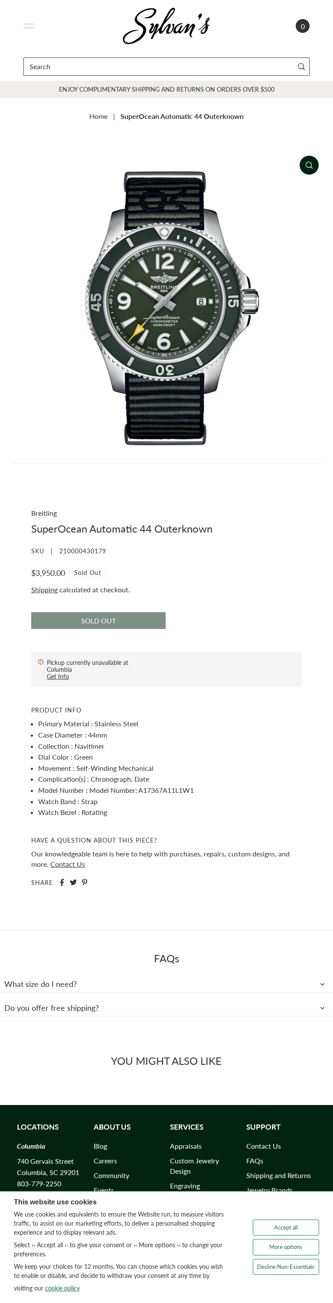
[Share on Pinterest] (84, 882)
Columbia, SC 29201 (48, 1172)
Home (98, 116)
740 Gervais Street (45, 1161)
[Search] (301, 66)
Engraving (185, 1186)
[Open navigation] (28, 26)
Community (111, 1175)
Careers (105, 1160)
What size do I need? (40, 984)
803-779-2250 (39, 1183)
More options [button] (285, 1246)
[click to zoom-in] (309, 165)
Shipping (44, 589)
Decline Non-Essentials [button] (285, 1266)
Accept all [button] (286, 1227)
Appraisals (186, 1146)
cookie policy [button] (62, 1288)
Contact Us (67, 864)
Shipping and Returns (278, 1175)
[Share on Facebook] (62, 882)
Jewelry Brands (269, 1190)
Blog (100, 1146)
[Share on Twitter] (73, 882)
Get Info (58, 676)
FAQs (254, 1160)
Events (104, 1190)
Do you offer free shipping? (51, 1007)
